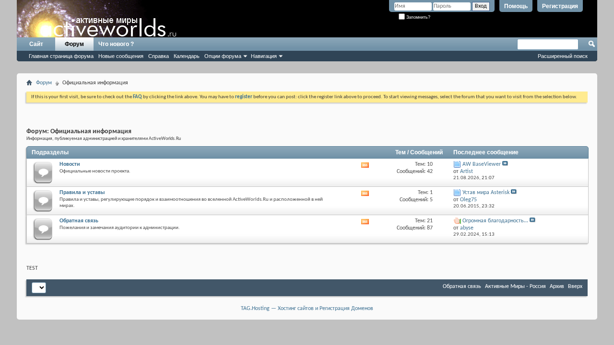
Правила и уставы (82, 193)
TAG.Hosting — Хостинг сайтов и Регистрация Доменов (307, 308)
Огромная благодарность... (495, 221)
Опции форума (222, 56)
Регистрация (560, 6)
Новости (69, 164)
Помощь (516, 6)
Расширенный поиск (563, 56)
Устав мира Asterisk (485, 193)
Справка (158, 56)
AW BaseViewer (481, 164)
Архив (557, 286)
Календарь (187, 56)
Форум (74, 44)
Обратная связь (78, 221)
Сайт (36, 44)
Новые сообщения (120, 56)
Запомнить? (417, 17)
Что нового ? (116, 44)
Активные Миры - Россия (515, 286)
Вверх (575, 286)
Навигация (264, 56)
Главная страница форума (61, 56)
